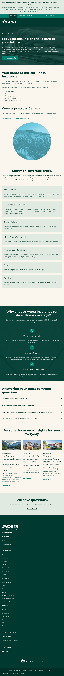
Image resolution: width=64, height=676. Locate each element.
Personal (13, 15)
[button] (47, 15)
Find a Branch (32, 509)
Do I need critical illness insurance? (15, 398)
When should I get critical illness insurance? (18, 405)
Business (22, 15)
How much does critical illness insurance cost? (19, 419)
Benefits (29, 15)
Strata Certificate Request (10, 640)
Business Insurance (8, 541)
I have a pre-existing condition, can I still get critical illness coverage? (27, 412)
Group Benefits (6, 544)
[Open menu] (60, 22)
